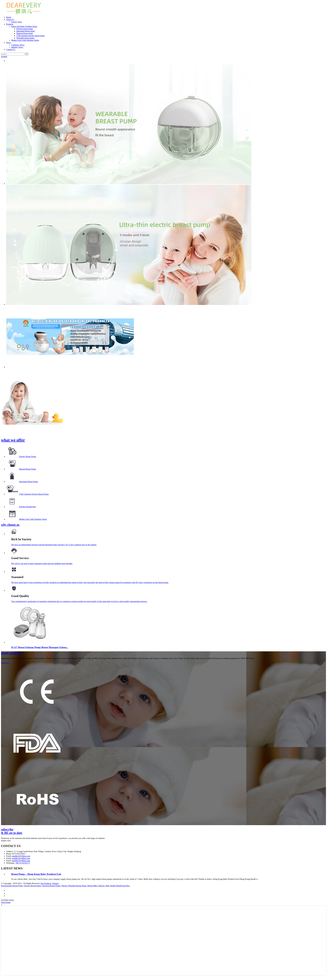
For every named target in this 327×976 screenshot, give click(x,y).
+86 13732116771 (22, 863)
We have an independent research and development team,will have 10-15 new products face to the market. (54, 545)
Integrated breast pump (25, 31)
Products (9, 24)
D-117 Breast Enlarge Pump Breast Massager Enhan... (39, 647)
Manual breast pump (24, 33)
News (8, 42)
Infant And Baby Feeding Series (24, 26)
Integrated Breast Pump (28, 482)
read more (5, 663)
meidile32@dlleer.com (21, 856)
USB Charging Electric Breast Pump (34, 494)
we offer (13, 440)
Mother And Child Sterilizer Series (25, 40)
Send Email (5, 902)
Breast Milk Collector (96, 886)
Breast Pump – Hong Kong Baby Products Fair (36, 874)
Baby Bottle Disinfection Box (118, 886)
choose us (10, 524)
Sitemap (55, 883)
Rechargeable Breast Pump (12, 886)
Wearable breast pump (25, 38)
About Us (10, 19)
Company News (17, 45)
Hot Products (45, 883)
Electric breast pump (24, 29)
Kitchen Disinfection (27, 507)
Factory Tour (16, 22)
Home (8, 17)
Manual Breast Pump (27, 469)
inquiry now (6, 840)
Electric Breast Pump (27, 456)
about (11, 653)
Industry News (17, 47)
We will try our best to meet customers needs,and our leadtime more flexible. (42, 563)
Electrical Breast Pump (51, 886)
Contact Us (10, 49)
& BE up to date (11, 831)
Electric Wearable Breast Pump (73, 886)
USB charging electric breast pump (30, 36)
